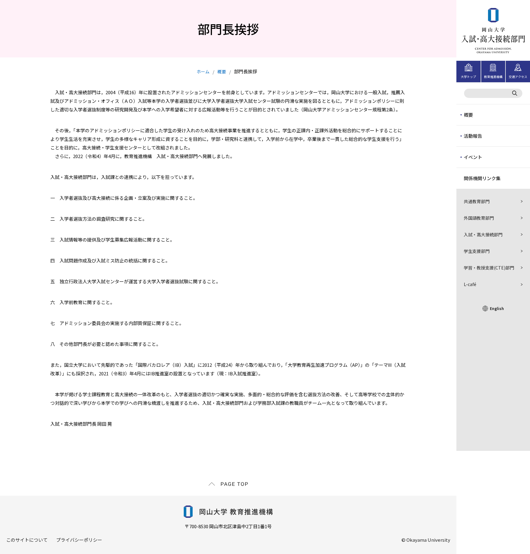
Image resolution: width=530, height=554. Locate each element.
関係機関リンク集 (482, 178)
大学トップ (468, 76)
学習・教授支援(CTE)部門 (489, 268)
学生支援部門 (477, 251)
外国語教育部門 (479, 218)
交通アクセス (518, 76)
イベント (473, 157)
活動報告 (473, 136)
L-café (470, 284)
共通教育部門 (477, 201)
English (497, 308)
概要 (468, 114)
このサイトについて (27, 540)
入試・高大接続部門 (483, 234)
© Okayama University (425, 540)
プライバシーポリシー (79, 540)
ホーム (203, 71)
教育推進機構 (493, 76)
